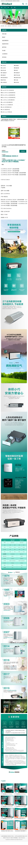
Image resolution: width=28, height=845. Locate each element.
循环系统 (4, 47)
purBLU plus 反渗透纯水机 (7, 104)
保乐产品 (9, 7)
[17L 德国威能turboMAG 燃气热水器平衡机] (7, 812)
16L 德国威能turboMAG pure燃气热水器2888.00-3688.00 (12, 806)
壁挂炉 (3, 37)
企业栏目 (4, 65)
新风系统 (4, 57)
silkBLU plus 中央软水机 (7, 111)
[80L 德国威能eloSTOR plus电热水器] (20, 788)
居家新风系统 (5, 43)
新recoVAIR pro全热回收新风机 (8, 95)
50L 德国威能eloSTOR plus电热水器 (8, 794)
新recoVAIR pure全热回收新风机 (8, 97)
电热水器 (4, 33)
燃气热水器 (17, 75)
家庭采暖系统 (5, 40)
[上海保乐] (5, 4)
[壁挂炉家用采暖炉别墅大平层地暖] (20, 812)
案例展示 (15, 7)
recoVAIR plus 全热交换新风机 (8, 99)
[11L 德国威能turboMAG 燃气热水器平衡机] (20, 800)
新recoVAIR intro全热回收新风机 (8, 92)
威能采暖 (17, 67)
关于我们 (12, 7)
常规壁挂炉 (17, 72)
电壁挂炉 (4, 75)
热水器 (3, 50)
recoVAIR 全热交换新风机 (7, 102)
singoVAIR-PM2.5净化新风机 (8, 90)
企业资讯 (5, 7)
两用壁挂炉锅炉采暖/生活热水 (7, 830)
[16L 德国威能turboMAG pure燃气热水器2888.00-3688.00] (7, 800)
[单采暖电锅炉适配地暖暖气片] (20, 825)
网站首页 (2, 7)
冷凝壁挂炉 (4, 72)
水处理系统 (4, 53)
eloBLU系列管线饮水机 (6, 107)
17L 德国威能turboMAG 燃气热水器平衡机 (9, 818)
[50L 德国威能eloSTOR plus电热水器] (7, 788)
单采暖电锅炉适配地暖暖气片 (21, 830)
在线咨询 (23, 151)
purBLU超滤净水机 (6, 109)
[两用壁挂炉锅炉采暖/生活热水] (7, 825)
